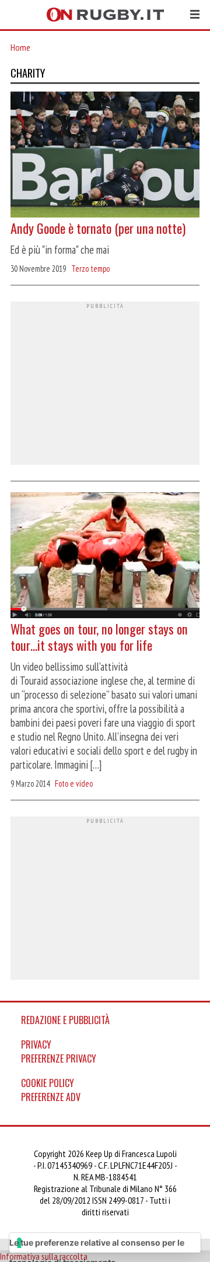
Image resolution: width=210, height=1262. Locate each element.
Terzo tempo (90, 268)
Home (20, 47)
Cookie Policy (47, 1083)
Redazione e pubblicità (65, 1020)
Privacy (36, 1044)
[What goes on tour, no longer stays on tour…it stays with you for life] (105, 556)
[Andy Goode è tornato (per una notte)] (105, 156)
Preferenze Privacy (58, 1058)
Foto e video (74, 783)
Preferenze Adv (50, 1097)
